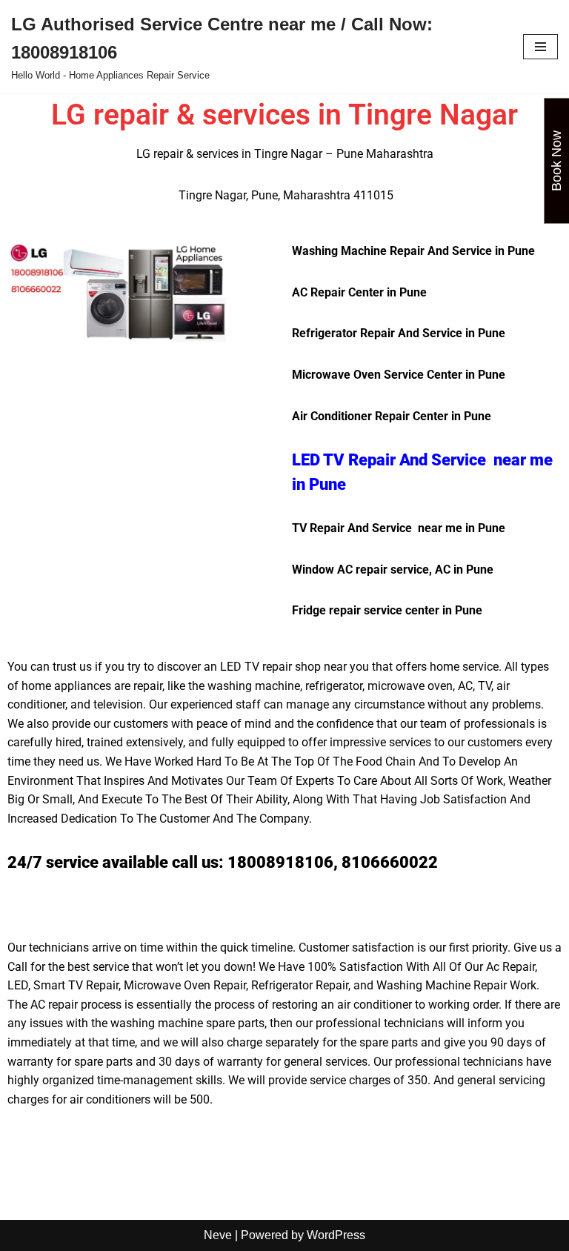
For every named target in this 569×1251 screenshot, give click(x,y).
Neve (218, 1235)
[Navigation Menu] (540, 46)
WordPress (336, 1235)
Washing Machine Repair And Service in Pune (413, 251)
